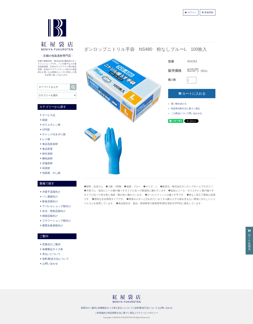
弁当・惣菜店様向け (54, 211)
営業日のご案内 (51, 244)
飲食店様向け (50, 201)
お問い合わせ (50, 263)
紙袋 (44, 120)
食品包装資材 (50, 144)
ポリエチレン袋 (51, 124)
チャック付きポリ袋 (54, 134)
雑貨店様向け (50, 216)
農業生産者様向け (52, 225)
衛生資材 (47, 153)
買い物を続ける (179, 103)
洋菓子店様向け (51, 191)
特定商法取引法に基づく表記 (185, 108)
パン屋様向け (50, 196)
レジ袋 (46, 139)
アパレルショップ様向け (56, 206)
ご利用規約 (100, 313)
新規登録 (208, 12)
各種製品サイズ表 (52, 249)
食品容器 (47, 148)
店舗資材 (47, 163)
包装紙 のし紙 (51, 173)
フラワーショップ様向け (56, 220)
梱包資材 (47, 158)
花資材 (46, 168)
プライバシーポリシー (147, 313)
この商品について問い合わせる (186, 113)
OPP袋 (46, 129)
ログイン (191, 12)
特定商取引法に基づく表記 (121, 313)
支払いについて (51, 254)
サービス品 (48, 115)
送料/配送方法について (55, 258)
